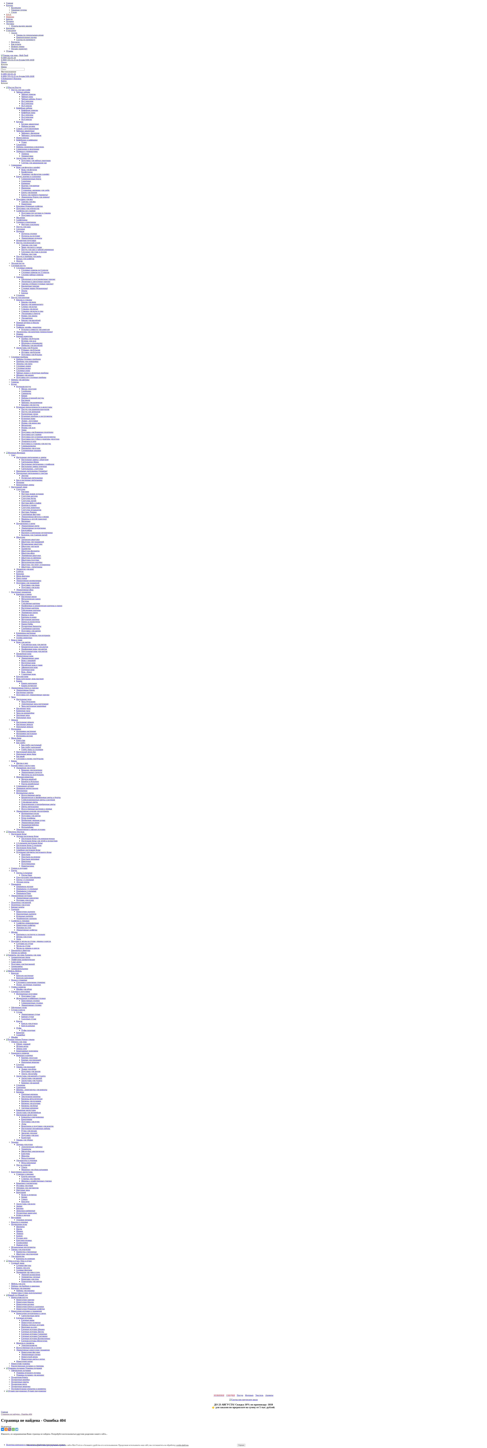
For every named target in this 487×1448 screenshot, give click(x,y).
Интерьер (249, 1395)
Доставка (10, 24)
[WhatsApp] (13, 1429)
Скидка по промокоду (25, 40)
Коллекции (16, 8)
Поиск (4, 62)
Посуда (240, 1395)
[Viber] (9, 1429)
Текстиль (259, 1395)
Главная (9, 3)
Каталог (9, 5)
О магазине (11, 30)
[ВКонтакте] (2, 1429)
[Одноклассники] (6, 1429)
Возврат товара (17, 46)
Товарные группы (19, 10)
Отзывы (9, 51)
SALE (8, 14)
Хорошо (241, 1445)
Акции (14, 33)
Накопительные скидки (26, 37)
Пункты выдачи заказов (21, 26)
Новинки (10, 17)
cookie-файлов (182, 1445)
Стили (14, 12)
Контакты (10, 28)
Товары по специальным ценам (30, 35)
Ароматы (269, 1395)
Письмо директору (19, 49)
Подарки (10, 21)
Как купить (16, 44)
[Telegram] (16, 1429)
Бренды (9, 19)
